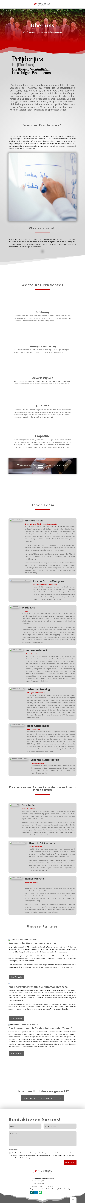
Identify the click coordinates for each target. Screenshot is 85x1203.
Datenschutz (45, 1189)
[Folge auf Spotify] (40, 1192)
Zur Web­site (16, 977)
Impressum (34, 1189)
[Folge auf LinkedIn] (36, 1192)
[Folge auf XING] (32, 1192)
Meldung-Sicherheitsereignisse (62, 1189)
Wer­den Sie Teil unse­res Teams (42, 1098)
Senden (68, 1162)
